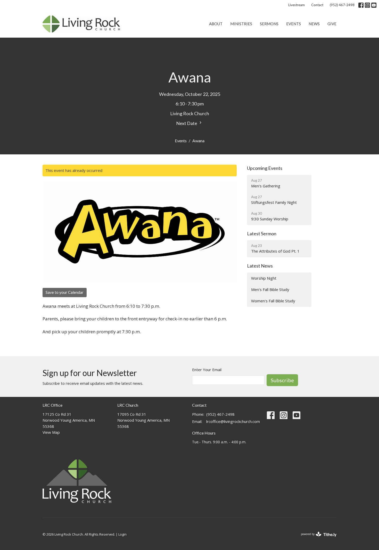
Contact (317, 5)
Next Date (187, 123)
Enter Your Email (206, 369)
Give (331, 23)
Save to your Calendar (65, 292)
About (216, 23)
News (314, 23)
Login (122, 534)
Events (293, 23)
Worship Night (263, 278)
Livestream (296, 5)
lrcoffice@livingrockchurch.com (233, 421)
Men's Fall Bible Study (270, 289)
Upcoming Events (264, 168)
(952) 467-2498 (342, 5)
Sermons (269, 23)
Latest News (260, 266)
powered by (316, 538)
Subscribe (282, 380)
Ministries (241, 23)
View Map (51, 432)
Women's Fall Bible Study (273, 300)
